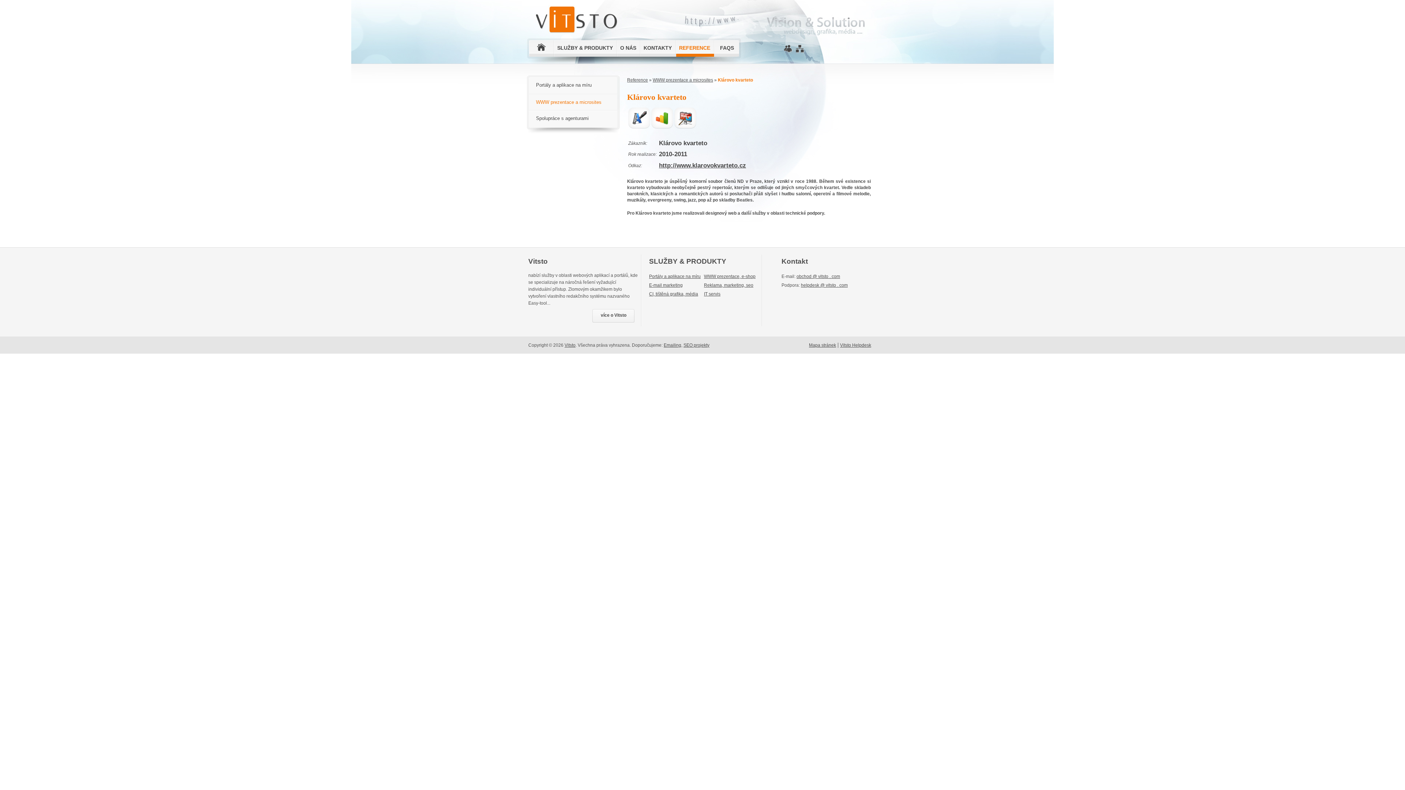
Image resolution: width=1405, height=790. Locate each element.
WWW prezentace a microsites (683, 80)
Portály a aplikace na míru (564, 85)
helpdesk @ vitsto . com (824, 285)
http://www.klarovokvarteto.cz (702, 165)
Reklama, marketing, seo (728, 285)
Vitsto (570, 345)
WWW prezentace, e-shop (730, 276)
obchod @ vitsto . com (818, 276)
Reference (637, 80)
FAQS (727, 48)
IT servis (712, 294)
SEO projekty (696, 345)
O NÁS (628, 48)
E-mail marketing (666, 285)
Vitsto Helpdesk (855, 345)
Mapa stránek (822, 345)
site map (800, 49)
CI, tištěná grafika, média (673, 294)
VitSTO (578, 13)
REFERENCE (694, 48)
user (788, 48)
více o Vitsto (613, 315)
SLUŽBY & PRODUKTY (585, 48)
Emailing (672, 345)
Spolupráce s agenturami (562, 118)
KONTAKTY (658, 48)
